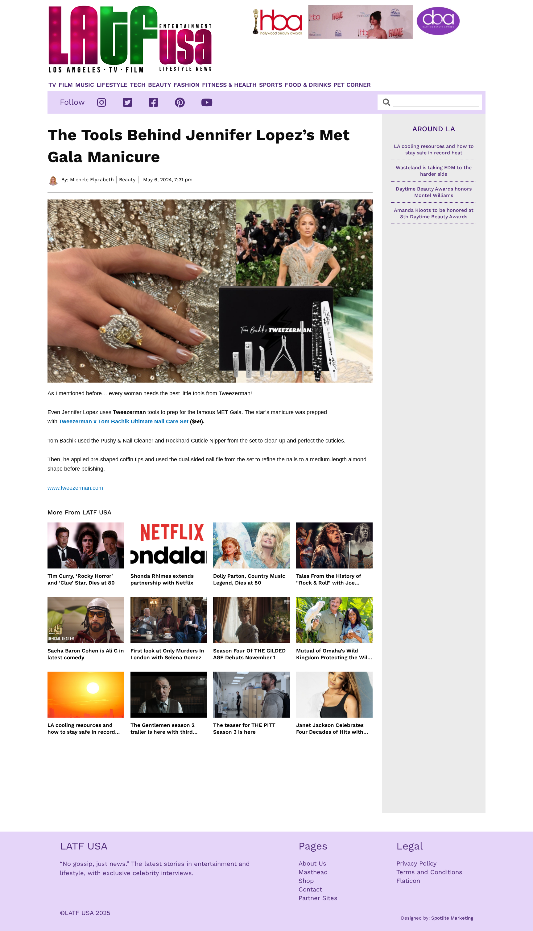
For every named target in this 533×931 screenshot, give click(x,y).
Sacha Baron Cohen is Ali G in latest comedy (86, 654)
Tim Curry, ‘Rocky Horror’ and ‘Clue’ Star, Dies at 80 (81, 579)
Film (66, 85)
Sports (270, 85)
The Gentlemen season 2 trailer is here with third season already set (162, 728)
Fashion (187, 85)
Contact (310, 889)
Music (84, 85)
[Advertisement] (361, 57)
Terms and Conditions (429, 872)
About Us (312, 863)
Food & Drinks (308, 85)
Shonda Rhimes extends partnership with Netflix (162, 579)
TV (52, 85)
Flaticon (408, 880)
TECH (138, 85)
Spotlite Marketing (452, 918)
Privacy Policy (416, 863)
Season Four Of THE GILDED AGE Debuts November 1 (249, 654)
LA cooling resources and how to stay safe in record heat (81, 728)
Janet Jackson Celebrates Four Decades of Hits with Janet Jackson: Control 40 (330, 728)
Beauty (159, 85)
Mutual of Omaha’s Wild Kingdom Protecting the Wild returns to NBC (333, 654)
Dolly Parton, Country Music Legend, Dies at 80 (249, 579)
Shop (306, 880)
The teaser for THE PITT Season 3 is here (244, 728)
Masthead (313, 872)
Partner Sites (318, 898)
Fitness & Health (229, 85)
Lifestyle (112, 85)
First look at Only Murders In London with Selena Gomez (167, 654)
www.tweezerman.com (75, 488)
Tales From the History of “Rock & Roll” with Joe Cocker (328, 579)
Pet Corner (352, 85)
